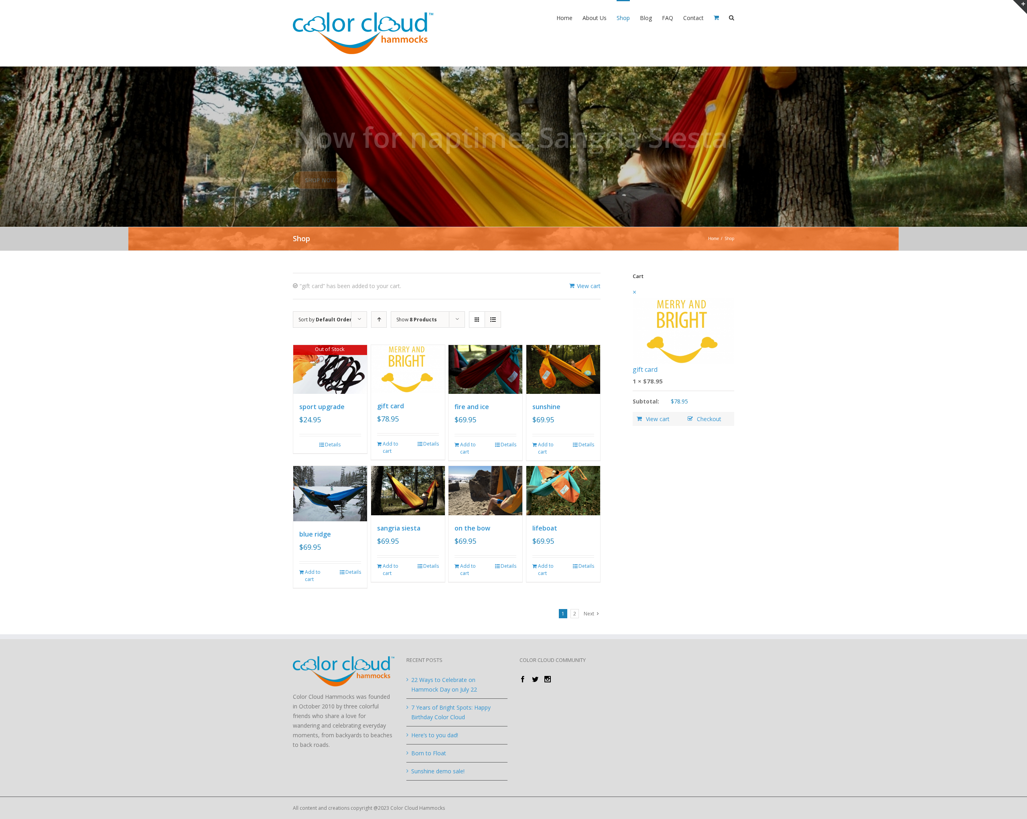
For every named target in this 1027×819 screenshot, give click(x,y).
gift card (390, 405)
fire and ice (472, 406)
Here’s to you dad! (434, 735)
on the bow (472, 528)
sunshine (546, 406)
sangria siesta (398, 528)
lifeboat (544, 528)
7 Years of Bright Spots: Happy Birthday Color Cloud (451, 712)
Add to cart (390, 447)
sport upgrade (322, 406)
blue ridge (315, 534)
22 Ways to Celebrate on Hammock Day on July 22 (444, 684)
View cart (589, 286)
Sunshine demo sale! (438, 771)
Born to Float (428, 753)
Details (333, 444)
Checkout (709, 419)
